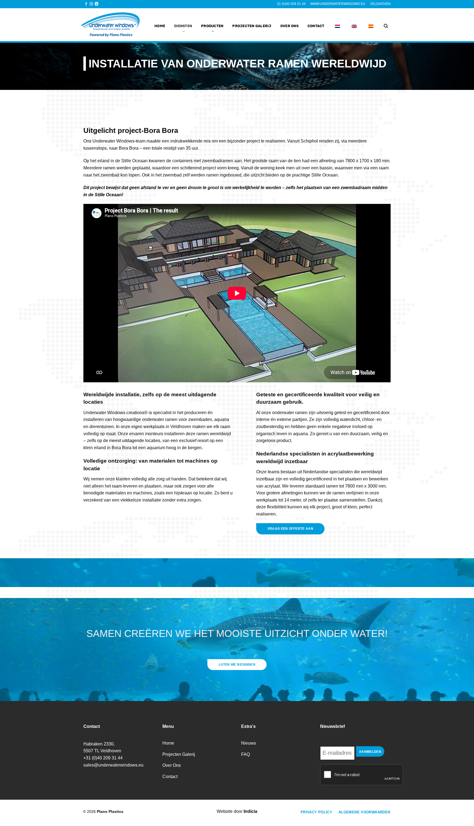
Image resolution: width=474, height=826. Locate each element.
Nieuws (248, 743)
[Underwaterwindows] (112, 24)
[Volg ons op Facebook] (86, 4)
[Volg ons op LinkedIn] (96, 4)
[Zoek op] (386, 26)
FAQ (245, 754)
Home (159, 26)
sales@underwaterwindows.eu (113, 765)
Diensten (183, 26)
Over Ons (289, 26)
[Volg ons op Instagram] (91, 4)
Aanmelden (370, 752)
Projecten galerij (251, 26)
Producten (212, 26)
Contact (316, 26)
